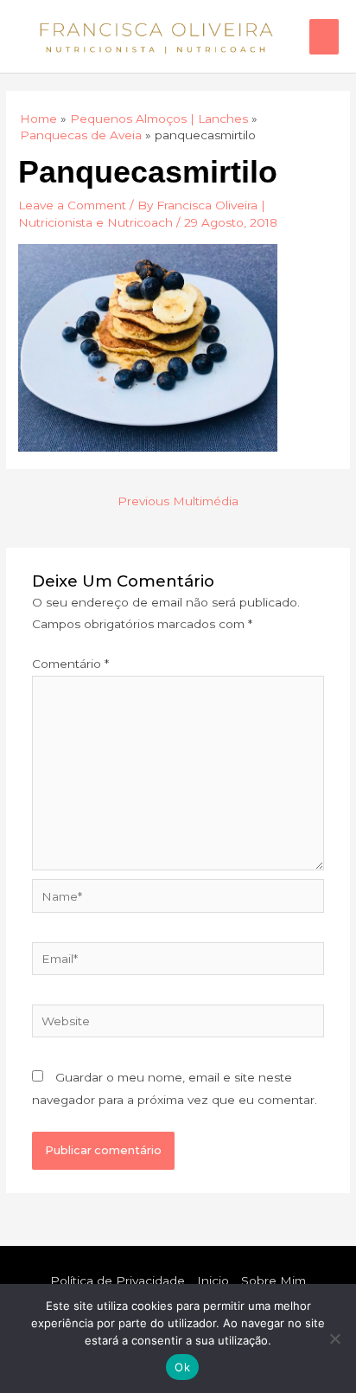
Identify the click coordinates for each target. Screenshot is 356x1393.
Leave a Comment (72, 205)
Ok (182, 1367)
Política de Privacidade (117, 1280)
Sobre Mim (273, 1280)
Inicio (213, 1280)
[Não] (334, 1338)
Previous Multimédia (178, 501)
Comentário (70, 664)
